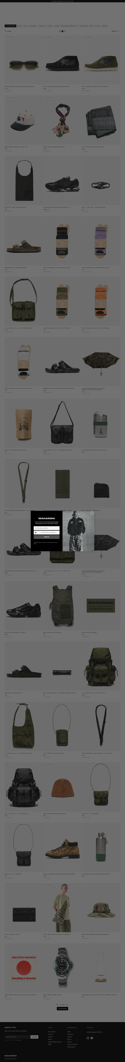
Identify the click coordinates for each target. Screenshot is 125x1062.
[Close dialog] (92, 513)
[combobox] (37, 532)
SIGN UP (46, 537)
